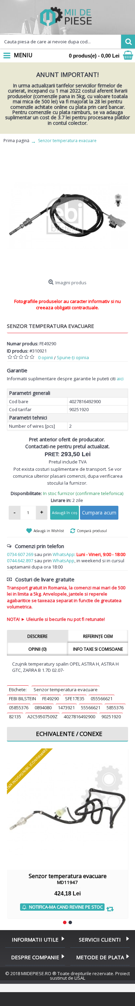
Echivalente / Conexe (69, 734)
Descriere (37, 636)
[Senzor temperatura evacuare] (67, 215)
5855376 (115, 707)
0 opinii (45, 357)
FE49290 (50, 698)
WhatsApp (63, 554)
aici (120, 378)
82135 (15, 716)
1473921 (66, 707)
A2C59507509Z (42, 716)
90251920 (111, 716)
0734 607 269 (20, 554)
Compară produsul (92, 530)
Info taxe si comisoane (98, 649)
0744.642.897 (20, 560)
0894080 (43, 707)
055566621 (101, 698)
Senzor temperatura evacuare (66, 689)
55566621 (90, 707)
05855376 (18, 707)
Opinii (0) (37, 649)
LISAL (79, 978)
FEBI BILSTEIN (22, 698)
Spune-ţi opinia (73, 357)
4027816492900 (79, 716)
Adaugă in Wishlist (49, 530)
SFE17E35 (74, 698)
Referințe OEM (98, 636)
